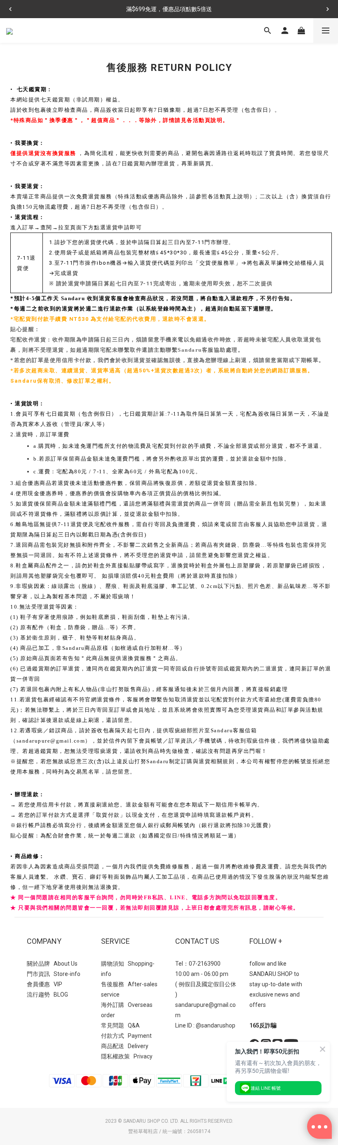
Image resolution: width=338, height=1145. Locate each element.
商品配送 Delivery (124, 1046)
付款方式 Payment (126, 1035)
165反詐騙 (263, 1025)
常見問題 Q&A (120, 1025)
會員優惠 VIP (44, 984)
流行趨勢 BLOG (47, 994)
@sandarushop (215, 1025)
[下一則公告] (327, 9)
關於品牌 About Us (52, 963)
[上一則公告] (10, 9)
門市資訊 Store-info (53, 974)
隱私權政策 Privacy (127, 1056)
